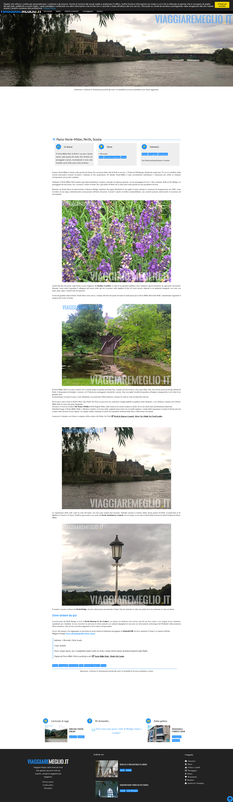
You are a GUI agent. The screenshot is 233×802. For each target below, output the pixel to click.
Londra (128, 770)
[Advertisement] (116, 113)
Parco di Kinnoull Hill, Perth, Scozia (80, 634)
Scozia (123, 157)
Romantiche (162, 154)
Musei (190, 764)
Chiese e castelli (194, 767)
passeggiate (176, 737)
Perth (101, 157)
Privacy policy (48, 782)
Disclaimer (48, 788)
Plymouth (176, 740)
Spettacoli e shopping (195, 783)
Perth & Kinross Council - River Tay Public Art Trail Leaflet (138, 416)
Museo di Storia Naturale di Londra (133, 764)
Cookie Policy (49, 8)
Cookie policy (48, 785)
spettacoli (73, 737)
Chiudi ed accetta (222, 4)
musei (122, 770)
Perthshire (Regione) (112, 157)
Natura (144, 154)
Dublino (81, 737)
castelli (122, 791)
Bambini (190, 780)
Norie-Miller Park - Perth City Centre (109, 656)
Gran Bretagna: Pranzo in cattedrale (134, 785)
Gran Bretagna (132, 791)
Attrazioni (191, 761)
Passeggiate (152, 154)
